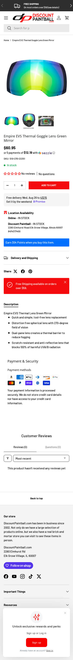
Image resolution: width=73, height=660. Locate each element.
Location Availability (21, 213)
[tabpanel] (36, 330)
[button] (67, 18)
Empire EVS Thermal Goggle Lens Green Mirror (33, 40)
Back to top (36, 498)
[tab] (11, 304)
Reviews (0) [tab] (20, 447)
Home (6, 40)
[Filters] (8, 458)
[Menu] (6, 18)
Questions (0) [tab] (53, 447)
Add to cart (48, 185)
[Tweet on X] (15, 271)
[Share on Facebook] (23, 271)
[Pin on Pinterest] (30, 271)
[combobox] (36, 28)
